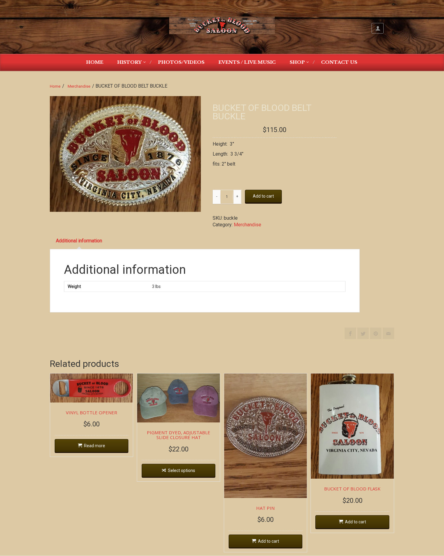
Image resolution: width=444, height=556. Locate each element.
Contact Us (339, 62)
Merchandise (79, 86)
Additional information (79, 241)
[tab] (79, 240)
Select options (181, 470)
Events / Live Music (247, 62)
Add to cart (263, 196)
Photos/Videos (181, 62)
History (129, 62)
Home (94, 62)
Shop (297, 62)
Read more (94, 445)
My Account (378, 28)
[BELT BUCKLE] (125, 154)
